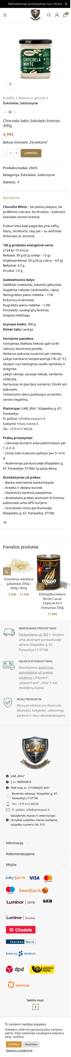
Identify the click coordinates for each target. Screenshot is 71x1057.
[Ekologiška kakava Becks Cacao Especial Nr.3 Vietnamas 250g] (52, 572)
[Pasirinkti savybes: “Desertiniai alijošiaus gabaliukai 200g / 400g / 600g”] (7, 571)
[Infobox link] (35, 640)
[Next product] (14, 112)
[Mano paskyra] (57, 15)
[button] (40, 587)
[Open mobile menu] (5, 15)
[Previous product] (5, 112)
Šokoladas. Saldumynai (20, 103)
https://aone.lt (27, 424)
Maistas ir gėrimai (32, 98)
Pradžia (8, 98)
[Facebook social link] (18, 182)
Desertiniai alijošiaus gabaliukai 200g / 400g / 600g (19, 583)
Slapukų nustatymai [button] (19, 1050)
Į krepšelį (31, 153)
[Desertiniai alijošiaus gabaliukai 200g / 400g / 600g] (19, 564)
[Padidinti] (10, 84)
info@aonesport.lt (32, 418)
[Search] (49, 15)
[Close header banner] (66, 4)
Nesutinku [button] (31, 1044)
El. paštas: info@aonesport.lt (31, 809)
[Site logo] (35, 14)
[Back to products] (10, 112)
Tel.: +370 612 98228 (25, 804)
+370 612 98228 (20, 429)
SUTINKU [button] (13, 1044)
